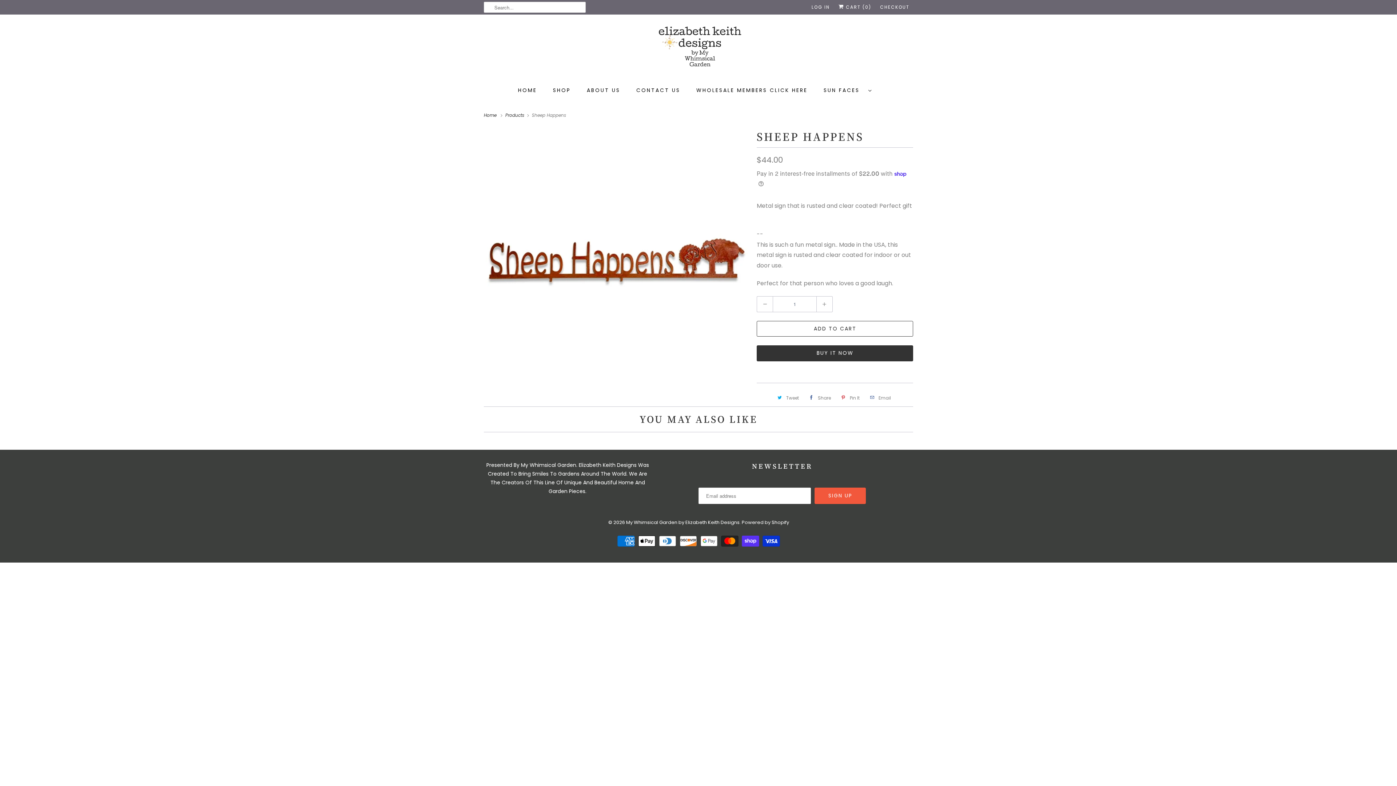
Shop (562, 90)
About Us (603, 90)
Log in (821, 7)
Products (515, 115)
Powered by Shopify (765, 522)
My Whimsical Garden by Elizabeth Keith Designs (683, 522)
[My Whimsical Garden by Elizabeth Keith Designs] (698, 49)
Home (527, 90)
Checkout (895, 7)
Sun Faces (844, 90)
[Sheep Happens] (617, 261)
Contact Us (658, 90)
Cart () (857, 7)
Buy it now (835, 353)
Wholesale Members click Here (752, 90)
